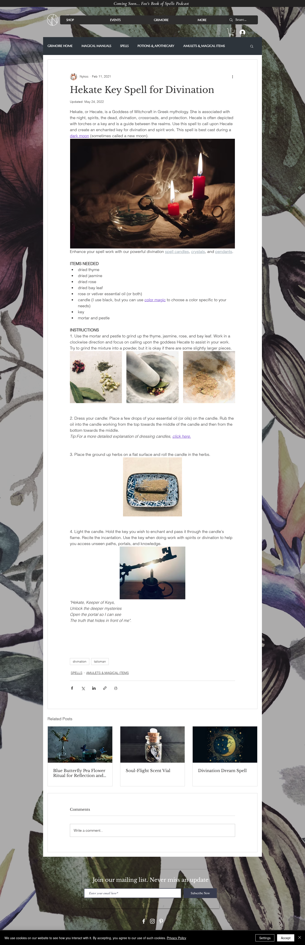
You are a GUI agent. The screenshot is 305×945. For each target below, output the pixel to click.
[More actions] (232, 76)
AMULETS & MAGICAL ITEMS (204, 46)
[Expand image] (96, 377)
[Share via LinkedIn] (94, 688)
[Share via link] (105, 688)
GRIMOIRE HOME (60, 46)
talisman (100, 661)
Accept (285, 938)
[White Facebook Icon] (143, 921)
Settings (265, 938)
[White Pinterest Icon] (161, 921)
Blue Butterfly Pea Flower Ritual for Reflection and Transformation (79, 773)
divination (79, 661)
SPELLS (124, 46)
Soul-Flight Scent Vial (148, 770)
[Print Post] (116, 688)
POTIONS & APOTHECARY (156, 46)
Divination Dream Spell (222, 770)
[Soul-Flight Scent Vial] (152, 744)
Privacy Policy (176, 938)
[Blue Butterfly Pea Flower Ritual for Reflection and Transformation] (80, 744)
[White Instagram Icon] (152, 921)
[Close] (299, 937)
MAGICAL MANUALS (96, 46)
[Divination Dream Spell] (225, 744)
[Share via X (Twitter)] (83, 688)
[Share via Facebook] (72, 688)
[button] (231, 32)
